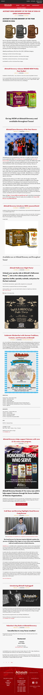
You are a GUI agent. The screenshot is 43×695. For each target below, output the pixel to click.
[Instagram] (36, 683)
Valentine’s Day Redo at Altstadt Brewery (21, 626)
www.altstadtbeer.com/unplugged (8, 618)
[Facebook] (33, 683)
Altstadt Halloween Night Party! (21, 268)
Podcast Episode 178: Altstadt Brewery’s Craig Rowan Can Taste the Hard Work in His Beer (22, 536)
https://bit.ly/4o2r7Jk (7, 290)
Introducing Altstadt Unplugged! (21, 586)
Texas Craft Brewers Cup (19, 159)
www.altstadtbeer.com (6, 431)
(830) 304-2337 (21, 684)
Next (12, 662)
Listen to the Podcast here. (7, 578)
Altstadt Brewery (5, 545)
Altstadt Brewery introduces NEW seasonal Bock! (21, 206)
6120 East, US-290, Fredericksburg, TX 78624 (21, 682)
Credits (35, 688)
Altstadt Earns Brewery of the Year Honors (21, 129)
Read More (21, 504)
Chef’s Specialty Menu (19, 647)
